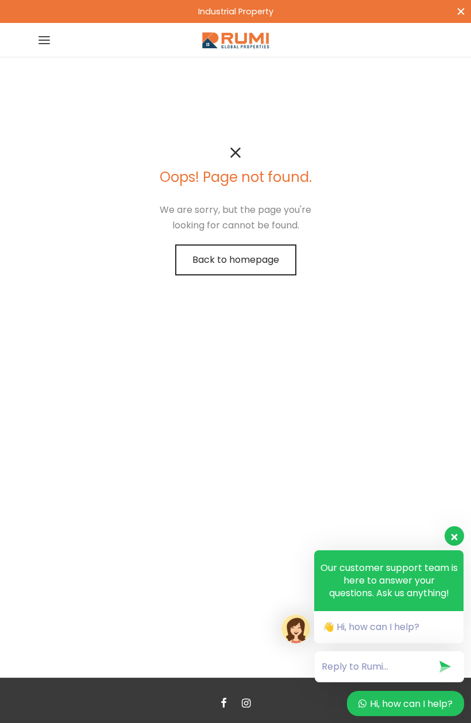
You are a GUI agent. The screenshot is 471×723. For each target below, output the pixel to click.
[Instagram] (246, 704)
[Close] (461, 11)
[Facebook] (223, 704)
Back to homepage (235, 259)
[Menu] (44, 40)
